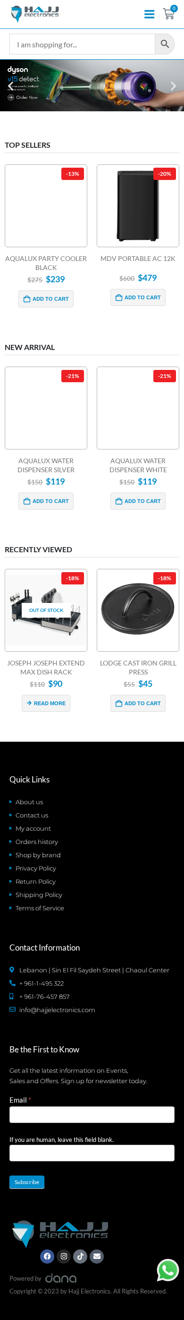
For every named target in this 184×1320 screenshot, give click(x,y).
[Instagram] (64, 1256)
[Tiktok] (80, 1256)
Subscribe (27, 1181)
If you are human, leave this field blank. (61, 1139)
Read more (50, 703)
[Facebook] (47, 1256)
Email (20, 1100)
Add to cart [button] (51, 299)
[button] (11, 85)
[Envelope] (97, 1256)
